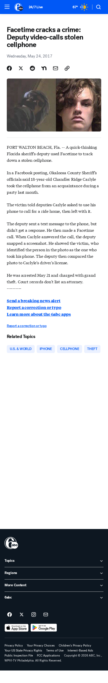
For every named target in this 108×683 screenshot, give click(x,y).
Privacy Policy (14, 645)
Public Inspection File (19, 655)
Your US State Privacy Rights (23, 650)
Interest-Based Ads (80, 650)
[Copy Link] (67, 68)
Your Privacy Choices (41, 645)
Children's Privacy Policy (75, 645)
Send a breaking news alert (34, 301)
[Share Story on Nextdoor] (44, 68)
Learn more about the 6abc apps (39, 314)
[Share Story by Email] (55, 68)
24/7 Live (36, 7)
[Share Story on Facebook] (9, 68)
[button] (7, 7)
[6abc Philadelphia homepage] (19, 7)
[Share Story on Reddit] (32, 68)
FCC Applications (48, 655)
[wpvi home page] (11, 543)
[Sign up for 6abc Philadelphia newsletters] (46, 615)
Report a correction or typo (34, 307)
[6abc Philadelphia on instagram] (34, 615)
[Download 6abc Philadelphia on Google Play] (44, 628)
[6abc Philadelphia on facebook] (10, 615)
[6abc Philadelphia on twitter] (22, 615)
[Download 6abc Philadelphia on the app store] (17, 628)
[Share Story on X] (21, 68)
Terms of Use (55, 650)
